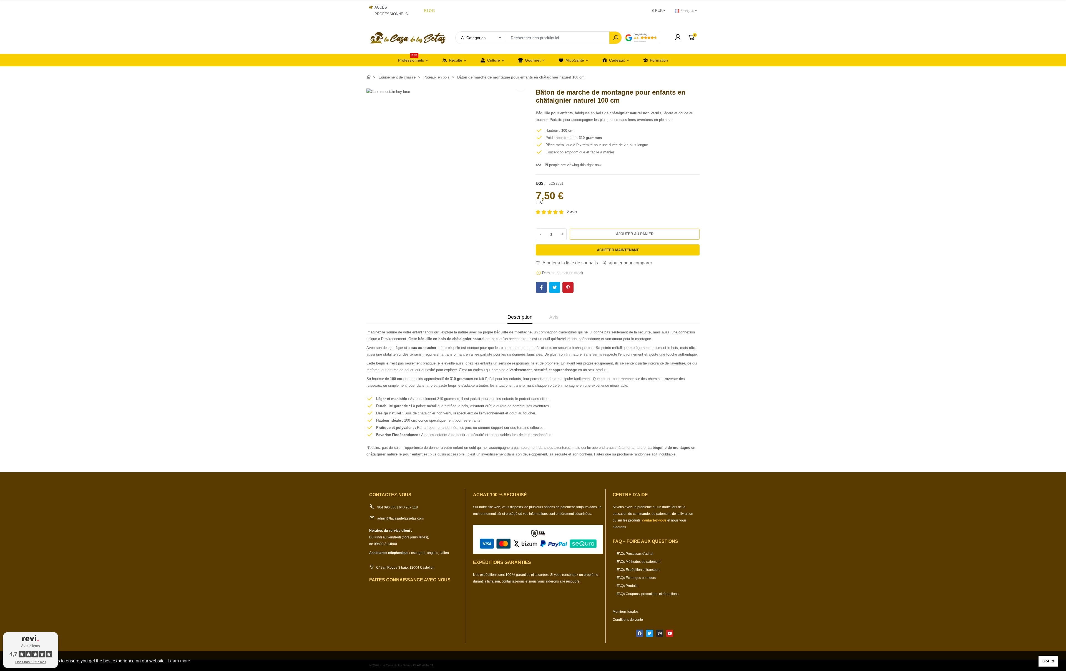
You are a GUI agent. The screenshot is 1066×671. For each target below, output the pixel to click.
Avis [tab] (554, 317)
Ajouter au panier (634, 234)
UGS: (540, 183)
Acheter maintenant (618, 250)
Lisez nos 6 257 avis (30, 662)
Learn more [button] (179, 661)
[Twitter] (649, 633)
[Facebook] (639, 633)
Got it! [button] (1048, 661)
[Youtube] (669, 633)
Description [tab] (519, 317)
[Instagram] (659, 633)
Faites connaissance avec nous (410, 580)
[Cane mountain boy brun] (388, 92)
